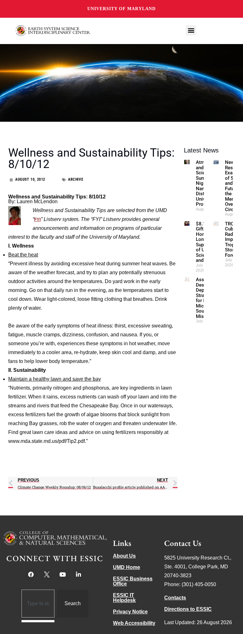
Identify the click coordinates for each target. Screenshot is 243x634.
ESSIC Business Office (133, 581)
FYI (37, 219)
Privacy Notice (130, 611)
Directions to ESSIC (188, 609)
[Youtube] (62, 574)
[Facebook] (31, 574)
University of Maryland (121, 8)
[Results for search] (38, 621)
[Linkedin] (78, 574)
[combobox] (38, 604)
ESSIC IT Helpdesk (124, 597)
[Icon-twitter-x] (47, 574)
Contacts (175, 597)
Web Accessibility (134, 623)
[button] (191, 30)
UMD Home (126, 567)
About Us (124, 556)
